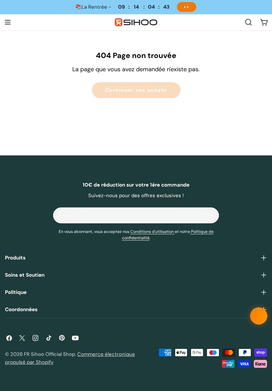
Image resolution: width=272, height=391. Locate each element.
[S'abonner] (211, 215)
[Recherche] (248, 22)
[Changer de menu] (7, 22)
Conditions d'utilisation (152, 231)
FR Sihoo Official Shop (49, 354)
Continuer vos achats (136, 90)
